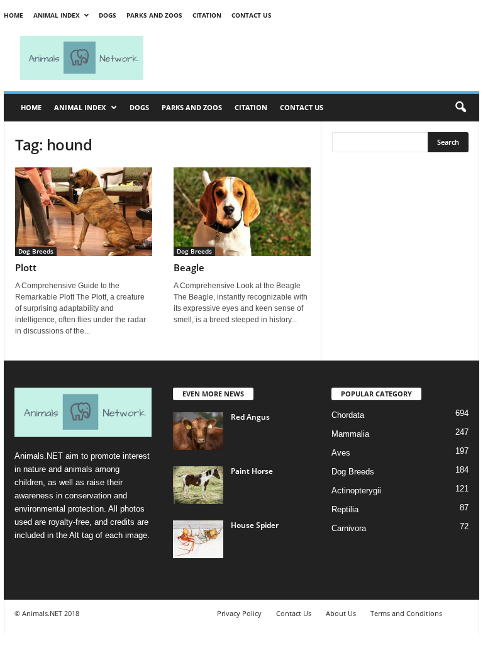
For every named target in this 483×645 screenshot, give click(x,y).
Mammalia (350, 434)
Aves (340, 452)
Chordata (347, 415)
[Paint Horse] (198, 485)
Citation (206, 15)
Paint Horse (252, 471)
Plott (25, 267)
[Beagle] (242, 211)
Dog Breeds (35, 251)
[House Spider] (198, 539)
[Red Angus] (198, 431)
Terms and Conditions (406, 613)
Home (13, 15)
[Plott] (83, 211)
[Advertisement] (319, 58)
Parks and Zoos (154, 15)
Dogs (107, 15)
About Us (341, 613)
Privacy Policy (239, 613)
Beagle (189, 267)
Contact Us (251, 15)
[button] (460, 107)
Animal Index (56, 15)
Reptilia (344, 509)
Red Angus (250, 417)
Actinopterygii (356, 490)
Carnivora (348, 528)
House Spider (255, 525)
